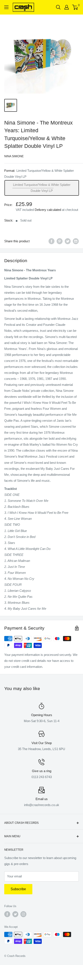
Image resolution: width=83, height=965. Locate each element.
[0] (75, 7)
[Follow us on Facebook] (7, 914)
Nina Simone (14, 156)
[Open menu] (6, 7)
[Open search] (58, 7)
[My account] (66, 7)
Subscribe (18, 889)
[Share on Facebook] (51, 241)
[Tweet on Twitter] (68, 241)
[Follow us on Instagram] (23, 914)
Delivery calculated (48, 210)
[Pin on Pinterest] (60, 241)
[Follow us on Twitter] (15, 914)
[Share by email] (76, 241)
